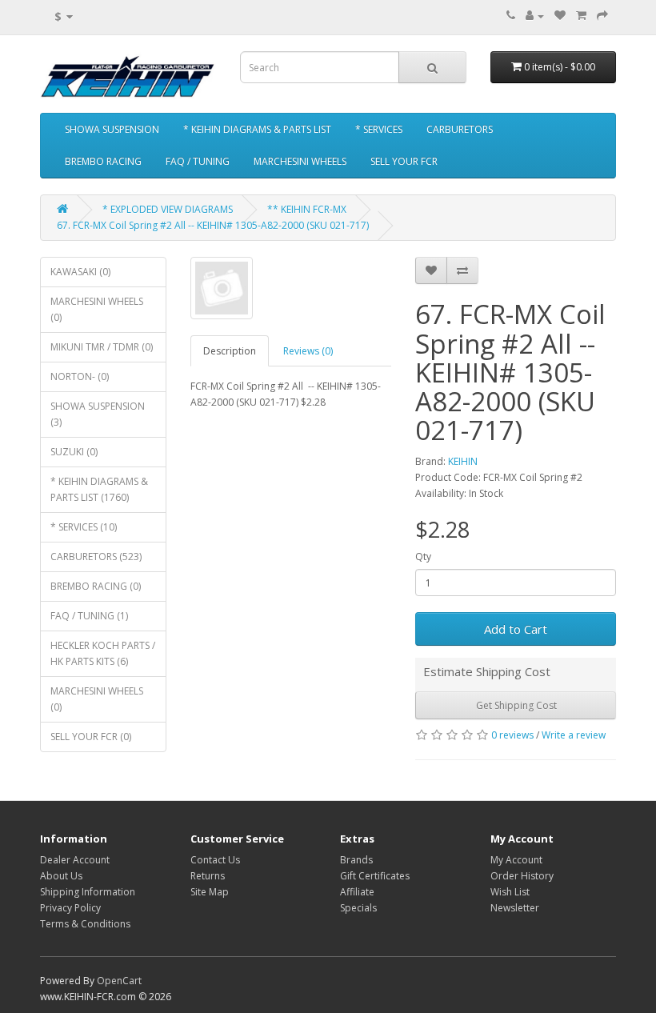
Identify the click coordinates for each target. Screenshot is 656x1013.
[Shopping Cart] (581, 15)
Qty (423, 556)
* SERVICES (378, 129)
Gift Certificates (375, 876)
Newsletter (514, 908)
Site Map (209, 892)
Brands (356, 860)
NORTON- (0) (79, 376)
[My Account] (535, 15)
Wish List (510, 892)
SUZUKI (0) (74, 451)
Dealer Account (75, 860)
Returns (207, 876)
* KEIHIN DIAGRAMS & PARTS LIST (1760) (99, 489)
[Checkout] (602, 15)
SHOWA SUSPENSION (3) (97, 414)
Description (229, 351)
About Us (61, 876)
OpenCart (119, 980)
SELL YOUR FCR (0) (90, 736)
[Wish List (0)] (560, 15)
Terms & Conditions (85, 924)
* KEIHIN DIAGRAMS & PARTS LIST (257, 129)
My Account (516, 860)
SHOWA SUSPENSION (112, 129)
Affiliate (357, 892)
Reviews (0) (308, 351)
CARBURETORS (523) (96, 556)
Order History (522, 876)
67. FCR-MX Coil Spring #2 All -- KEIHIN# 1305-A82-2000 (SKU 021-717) (213, 225)
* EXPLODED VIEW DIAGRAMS (167, 209)
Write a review (574, 735)
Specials (358, 908)
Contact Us (215, 860)
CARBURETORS (459, 129)
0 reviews (512, 735)
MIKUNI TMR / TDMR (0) (101, 347)
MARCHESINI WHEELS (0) (96, 309)
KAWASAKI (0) (80, 271)
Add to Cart (515, 629)
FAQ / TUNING (198, 161)
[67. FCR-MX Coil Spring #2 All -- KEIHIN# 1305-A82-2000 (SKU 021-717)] (221, 288)
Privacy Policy (70, 908)
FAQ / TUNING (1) (89, 616)
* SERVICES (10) (83, 527)
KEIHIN (463, 461)
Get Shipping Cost (515, 705)
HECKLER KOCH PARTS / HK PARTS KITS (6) (102, 653)
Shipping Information (87, 892)
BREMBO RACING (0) (95, 586)
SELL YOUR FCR (404, 161)
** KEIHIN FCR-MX (306, 209)
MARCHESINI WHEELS (300, 161)
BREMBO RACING (103, 161)
